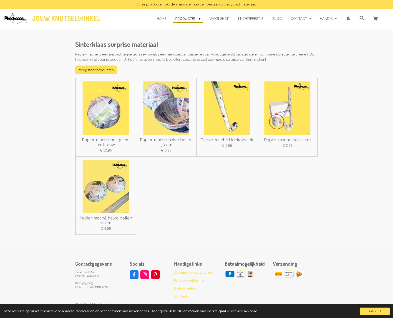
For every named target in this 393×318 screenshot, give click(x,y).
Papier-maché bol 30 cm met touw (105, 142)
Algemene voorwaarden (194, 272)
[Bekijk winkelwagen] (375, 19)
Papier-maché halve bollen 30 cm (166, 142)
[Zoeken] (362, 18)
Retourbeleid (185, 288)
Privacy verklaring (189, 280)
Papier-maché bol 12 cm (287, 139)
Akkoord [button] (375, 311)
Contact (180, 296)
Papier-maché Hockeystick (227, 139)
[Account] (348, 19)
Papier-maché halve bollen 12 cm (105, 220)
